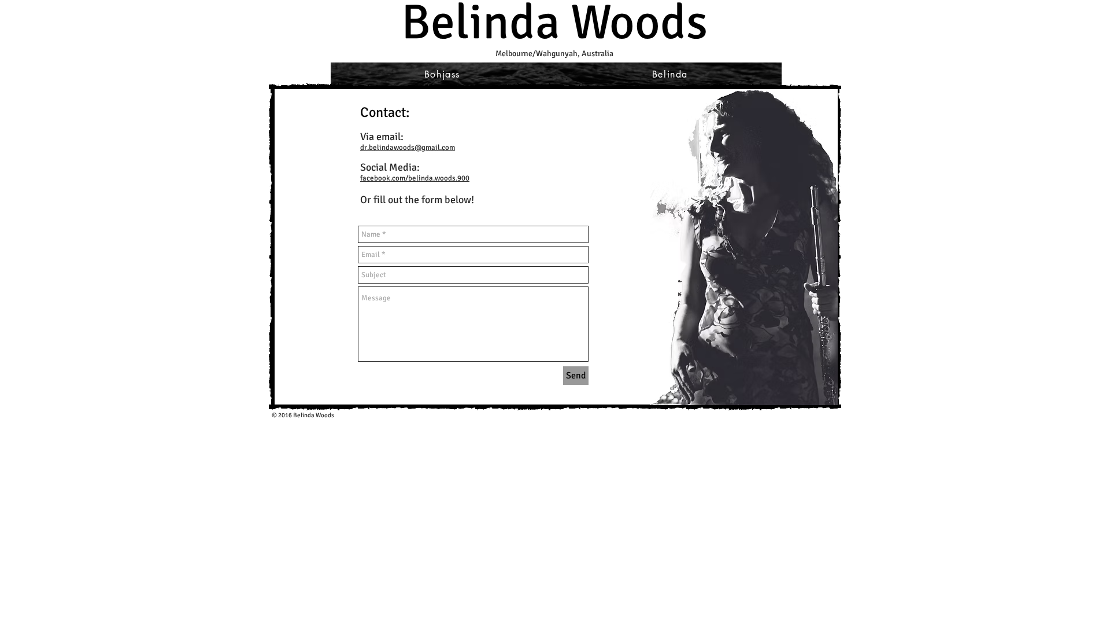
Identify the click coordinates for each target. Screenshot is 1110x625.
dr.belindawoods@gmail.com (407, 147)
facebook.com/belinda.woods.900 (414, 178)
